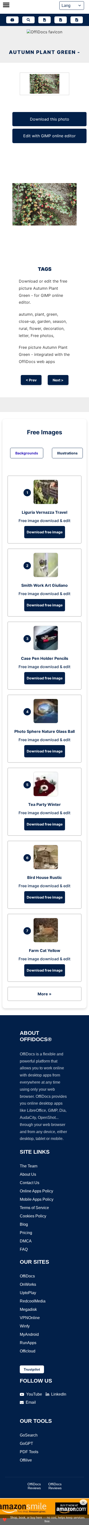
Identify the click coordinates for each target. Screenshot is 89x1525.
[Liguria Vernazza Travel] (47, 502)
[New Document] (44, 19)
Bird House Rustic (44, 877)
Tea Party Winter (44, 804)
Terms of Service (34, 1208)
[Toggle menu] (6, 5)
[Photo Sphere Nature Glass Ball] (47, 721)
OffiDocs (27, 1276)
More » (44, 993)
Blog (24, 1224)
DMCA (26, 1241)
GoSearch (29, 1435)
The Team (28, 1166)
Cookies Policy (33, 1216)
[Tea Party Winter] (47, 794)
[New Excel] (60, 19)
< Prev (31, 380)
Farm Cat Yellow (44, 950)
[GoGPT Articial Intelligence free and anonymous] (12, 19)
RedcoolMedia (32, 1301)
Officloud (27, 1351)
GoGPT (26, 1443)
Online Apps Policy (36, 1191)
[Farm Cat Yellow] (47, 940)
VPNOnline (30, 1318)
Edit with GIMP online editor (49, 135)
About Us (28, 1174)
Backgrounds (26, 453)
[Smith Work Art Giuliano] (47, 575)
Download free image (45, 532)
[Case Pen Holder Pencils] (47, 648)
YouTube (34, 1394)
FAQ (24, 1249)
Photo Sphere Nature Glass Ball (44, 731)
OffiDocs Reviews (34, 1486)
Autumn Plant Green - (44, 52)
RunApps (28, 1343)
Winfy (25, 1326)
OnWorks (28, 1284)
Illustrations (67, 453)
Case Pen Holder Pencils (44, 658)
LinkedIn (58, 1394)
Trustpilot (32, 1369)
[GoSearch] (28, 19)
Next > (58, 380)
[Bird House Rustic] (47, 867)
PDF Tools (29, 1452)
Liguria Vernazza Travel (44, 512)
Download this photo (49, 119)
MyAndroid (29, 1334)
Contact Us (29, 1183)
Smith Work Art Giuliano (44, 585)
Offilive (26, 1460)
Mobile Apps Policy (36, 1199)
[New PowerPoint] (76, 19)
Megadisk (28, 1309)
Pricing (26, 1233)
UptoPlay (28, 1293)
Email (31, 1402)
